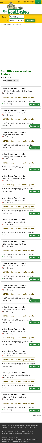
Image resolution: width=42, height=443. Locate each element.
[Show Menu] (1, 2)
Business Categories (27, 431)
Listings (17, 431)
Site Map (4, 431)
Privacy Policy (33, 427)
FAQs (26, 427)
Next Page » (37, 415)
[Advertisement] (21, 47)
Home (4, 425)
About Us (9, 425)
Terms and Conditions (17, 427)
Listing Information (19, 425)
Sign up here (6, 433)
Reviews (11, 431)
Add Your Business (32, 425)
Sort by (3, 81)
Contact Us (5, 427)
